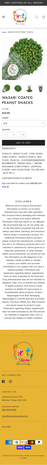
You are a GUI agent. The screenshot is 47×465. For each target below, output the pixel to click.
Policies (6, 427)
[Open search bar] (36, 17)
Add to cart (23, 143)
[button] (6, 88)
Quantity (6, 129)
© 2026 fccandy (8, 455)
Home (4, 32)
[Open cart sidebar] (43, 17)
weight (5, 117)
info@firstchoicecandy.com (15, 416)
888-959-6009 (9, 409)
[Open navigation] (3, 17)
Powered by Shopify (22, 455)
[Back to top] (23, 333)
